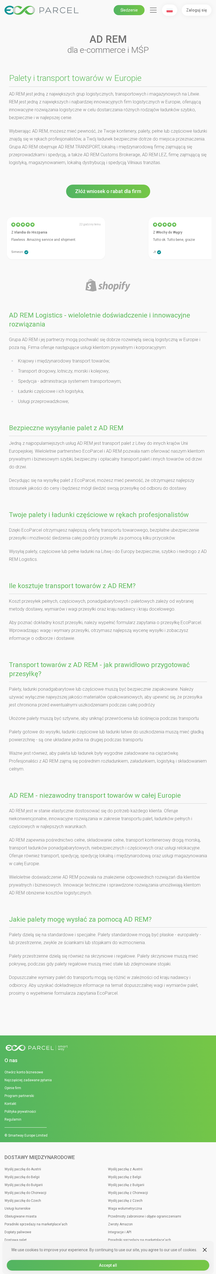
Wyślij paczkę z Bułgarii (126, 1185)
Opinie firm (12, 1088)
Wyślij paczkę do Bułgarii (23, 1185)
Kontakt (10, 1104)
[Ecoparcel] (42, 10)
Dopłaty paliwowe (17, 1232)
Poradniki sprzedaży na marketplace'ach (36, 1224)
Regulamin (12, 1119)
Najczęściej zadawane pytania (28, 1080)
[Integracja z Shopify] (108, 285)
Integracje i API (119, 1232)
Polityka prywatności (20, 1112)
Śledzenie (129, 10)
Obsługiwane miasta (20, 1216)
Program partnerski (19, 1096)
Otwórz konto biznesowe (23, 1072)
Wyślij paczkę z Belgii (124, 1177)
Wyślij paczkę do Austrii (22, 1169)
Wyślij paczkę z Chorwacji (128, 1193)
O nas (10, 1060)
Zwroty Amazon (120, 1224)
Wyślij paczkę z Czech (125, 1201)
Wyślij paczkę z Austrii (125, 1169)
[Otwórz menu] (153, 10)
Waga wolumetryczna (125, 1208)
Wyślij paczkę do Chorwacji (25, 1193)
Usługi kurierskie (17, 1208)
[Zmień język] (169, 10)
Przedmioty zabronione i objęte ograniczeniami (144, 1216)
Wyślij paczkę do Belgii (22, 1177)
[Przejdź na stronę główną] (108, 1048)
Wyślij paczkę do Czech (22, 1201)
